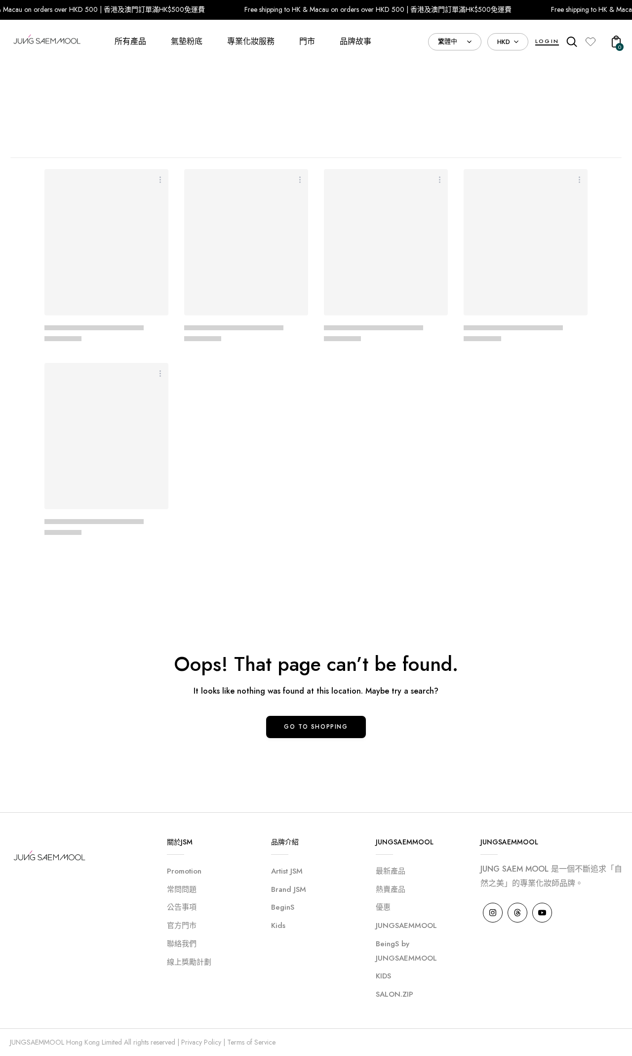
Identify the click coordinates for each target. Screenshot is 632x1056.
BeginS (282, 907)
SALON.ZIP (394, 994)
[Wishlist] (590, 41)
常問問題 (182, 889)
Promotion (184, 871)
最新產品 (390, 871)
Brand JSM (288, 889)
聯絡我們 (182, 943)
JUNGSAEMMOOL (406, 925)
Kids (278, 925)
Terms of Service (251, 1042)
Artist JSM (287, 871)
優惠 (383, 907)
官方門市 (182, 925)
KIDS (383, 975)
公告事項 (182, 907)
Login (547, 41)
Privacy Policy (201, 1042)
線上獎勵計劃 (189, 962)
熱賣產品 (390, 889)
